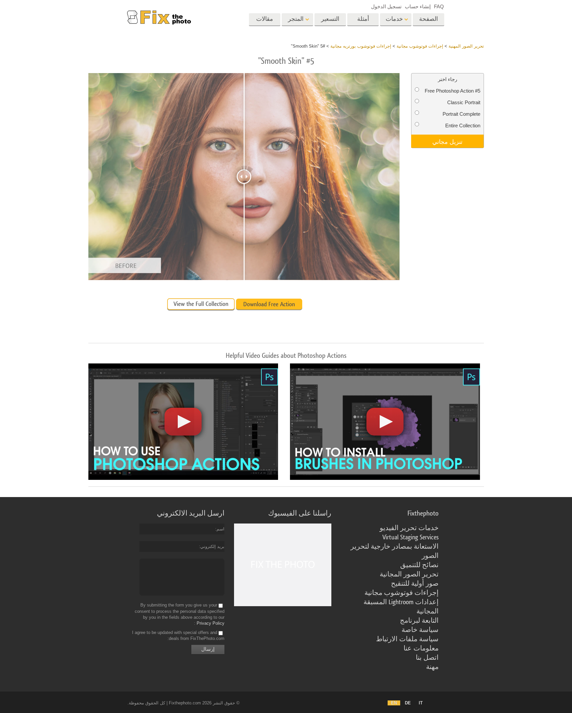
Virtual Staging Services (410, 537)
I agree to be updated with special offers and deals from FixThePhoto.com (178, 635)
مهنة (432, 667)
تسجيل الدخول (386, 6)
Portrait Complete (461, 114)
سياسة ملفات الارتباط (407, 639)
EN (394, 702)
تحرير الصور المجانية (409, 574)
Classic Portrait (463, 102)
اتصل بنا (427, 657)
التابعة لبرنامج (419, 620)
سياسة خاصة (420, 630)
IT (421, 702)
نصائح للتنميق (419, 565)
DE (408, 702)
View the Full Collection (200, 304)
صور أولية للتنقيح (415, 583)
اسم (220, 528)
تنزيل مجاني (447, 141)
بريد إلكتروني (212, 546)
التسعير (330, 19)
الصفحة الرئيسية (428, 21)
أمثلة (363, 19)
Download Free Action (269, 304)
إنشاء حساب (418, 6)
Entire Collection (462, 125)
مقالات (264, 19)
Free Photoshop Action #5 (452, 91)
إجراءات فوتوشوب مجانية (401, 593)
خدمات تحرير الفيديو (409, 528)
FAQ (439, 6)
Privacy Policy (210, 623)
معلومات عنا (421, 648)
